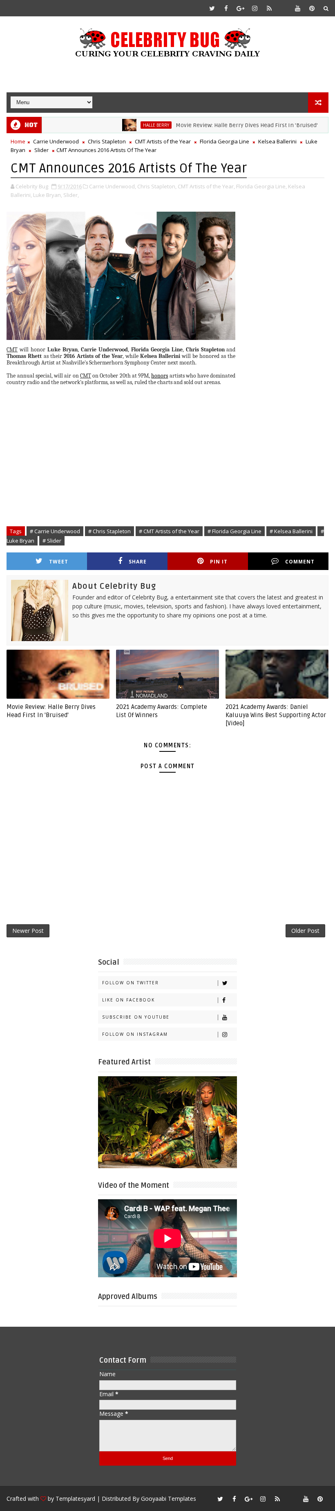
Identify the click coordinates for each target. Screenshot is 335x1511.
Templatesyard (75, 1498)
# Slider (51, 540)
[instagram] (255, 8)
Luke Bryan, (47, 195)
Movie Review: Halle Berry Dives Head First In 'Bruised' (222, 125)
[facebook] (226, 8)
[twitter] (212, 8)
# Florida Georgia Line (234, 531)
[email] (283, 8)
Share (138, 561)
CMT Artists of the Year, (206, 186)
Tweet (58, 561)
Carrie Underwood (56, 141)
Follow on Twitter (130, 983)
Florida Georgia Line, (261, 186)
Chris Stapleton (107, 141)
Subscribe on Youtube (136, 1017)
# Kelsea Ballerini (291, 531)
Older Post (305, 930)
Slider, (71, 195)
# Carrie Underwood (55, 531)
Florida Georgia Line (224, 141)
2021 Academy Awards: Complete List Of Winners (161, 711)
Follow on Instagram (135, 1034)
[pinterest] (312, 8)
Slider (41, 150)
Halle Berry (131, 125)
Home (18, 141)
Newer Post (28, 930)
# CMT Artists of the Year (169, 531)
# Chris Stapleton (109, 531)
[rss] (269, 8)
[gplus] (240, 8)
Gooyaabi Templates (168, 1498)
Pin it (219, 561)
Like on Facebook (128, 1000)
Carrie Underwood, (112, 186)
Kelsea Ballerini (277, 141)
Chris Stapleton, (156, 186)
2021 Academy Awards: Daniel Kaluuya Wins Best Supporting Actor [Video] (276, 715)
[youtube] (298, 8)
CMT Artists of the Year (163, 141)
